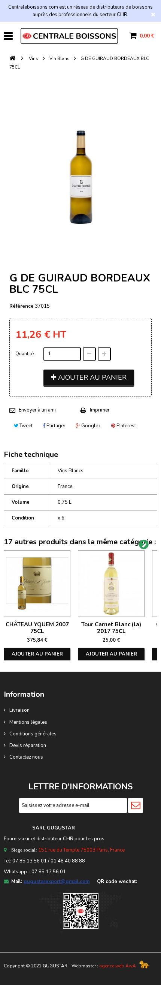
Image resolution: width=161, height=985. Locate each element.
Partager (55, 425)
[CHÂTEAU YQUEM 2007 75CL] (37, 583)
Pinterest (125, 425)
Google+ (90, 425)
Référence (21, 306)
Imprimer (100, 410)
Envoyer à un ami (37, 410)
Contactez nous (26, 757)
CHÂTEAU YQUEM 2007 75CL (37, 628)
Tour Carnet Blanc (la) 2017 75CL (111, 628)
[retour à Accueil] (12, 58)
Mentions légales (28, 722)
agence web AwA (117, 966)
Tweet (25, 425)
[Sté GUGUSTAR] (69, 36)
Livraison (19, 710)
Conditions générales (33, 734)
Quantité (24, 353)
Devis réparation (27, 745)
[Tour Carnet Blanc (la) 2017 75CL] (111, 583)
